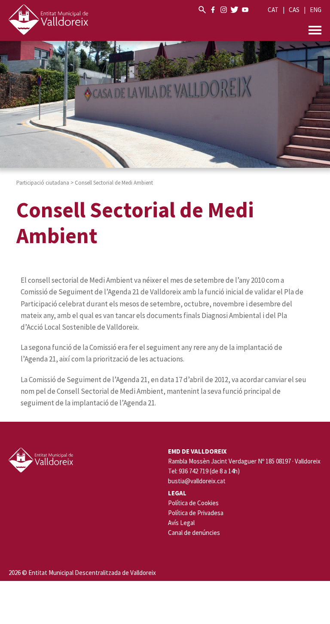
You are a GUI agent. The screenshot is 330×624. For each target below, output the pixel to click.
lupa (202, 9)
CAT (273, 10)
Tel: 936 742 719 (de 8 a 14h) (204, 471)
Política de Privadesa (195, 513)
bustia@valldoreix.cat (197, 481)
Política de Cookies (193, 503)
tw (234, 9)
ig (223, 9)
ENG (315, 10)
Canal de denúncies (194, 532)
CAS (294, 10)
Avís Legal (181, 523)
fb (213, 9)
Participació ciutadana (42, 182)
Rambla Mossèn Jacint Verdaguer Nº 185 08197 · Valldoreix (244, 461)
